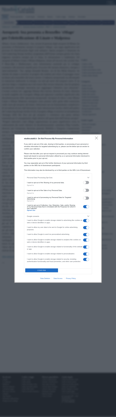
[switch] (86, 182)
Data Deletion (45, 278)
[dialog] (58, 208)
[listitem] (58, 177)
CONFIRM (41, 270)
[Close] (97, 139)
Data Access (58, 278)
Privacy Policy (71, 278)
